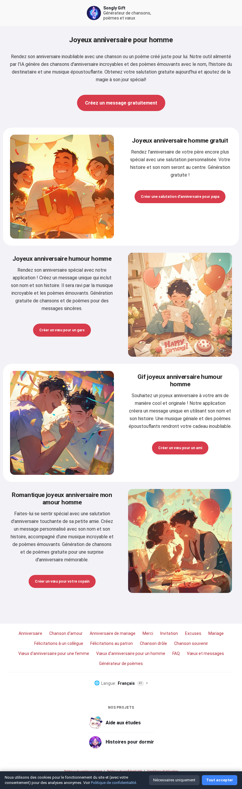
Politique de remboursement (83, 771)
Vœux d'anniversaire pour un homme (130, 653)
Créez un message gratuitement (121, 103)
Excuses (193, 633)
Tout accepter (219, 780)
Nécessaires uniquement (174, 780)
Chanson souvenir (191, 643)
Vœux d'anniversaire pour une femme (53, 653)
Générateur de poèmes (121, 663)
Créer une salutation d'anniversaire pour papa (180, 197)
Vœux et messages (205, 653)
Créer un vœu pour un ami (180, 448)
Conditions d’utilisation (162, 771)
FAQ (176, 653)
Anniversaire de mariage (112, 633)
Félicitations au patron (111, 643)
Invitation (169, 633)
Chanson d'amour (66, 633)
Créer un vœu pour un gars (62, 330)
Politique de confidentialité (124, 771)
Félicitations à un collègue (58, 643)
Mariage (216, 633)
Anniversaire (30, 633)
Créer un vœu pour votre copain (62, 581)
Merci (148, 633)
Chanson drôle (153, 643)
